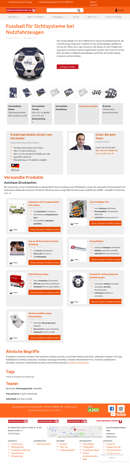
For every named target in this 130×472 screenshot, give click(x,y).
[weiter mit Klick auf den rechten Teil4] (54, 92)
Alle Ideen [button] (15, 16)
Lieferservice (17, 444)
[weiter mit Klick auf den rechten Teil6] (82, 92)
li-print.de (110, 444)
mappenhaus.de (113, 447)
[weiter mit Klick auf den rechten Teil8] (110, 92)
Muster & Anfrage (114, 16)
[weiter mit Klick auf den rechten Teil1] (29, 62)
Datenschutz (111, 436)
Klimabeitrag (17, 456)
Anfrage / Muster (67, 66)
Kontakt (63, 444)
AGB (108, 430)
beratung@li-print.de (104, 153)
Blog (85, 459)
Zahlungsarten (17, 447)
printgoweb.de (112, 453)
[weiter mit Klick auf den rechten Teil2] (26, 92)
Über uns (64, 447)
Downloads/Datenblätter (116, 427)
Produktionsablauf (91, 450)
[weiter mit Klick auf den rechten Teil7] (96, 92)
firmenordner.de (113, 450)
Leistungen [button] (58, 16)
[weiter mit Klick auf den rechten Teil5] (68, 92)
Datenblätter (88, 444)
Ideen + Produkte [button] (35, 16)
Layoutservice (17, 453)
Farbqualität (88, 447)
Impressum (110, 433)
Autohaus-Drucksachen (78, 362)
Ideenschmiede (44, 444)
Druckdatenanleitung (20, 450)
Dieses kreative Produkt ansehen (45, 229)
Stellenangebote (67, 450)
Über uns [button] (91, 16)
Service (76, 16)
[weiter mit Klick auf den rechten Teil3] (40, 92)
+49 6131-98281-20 (109, 150)
